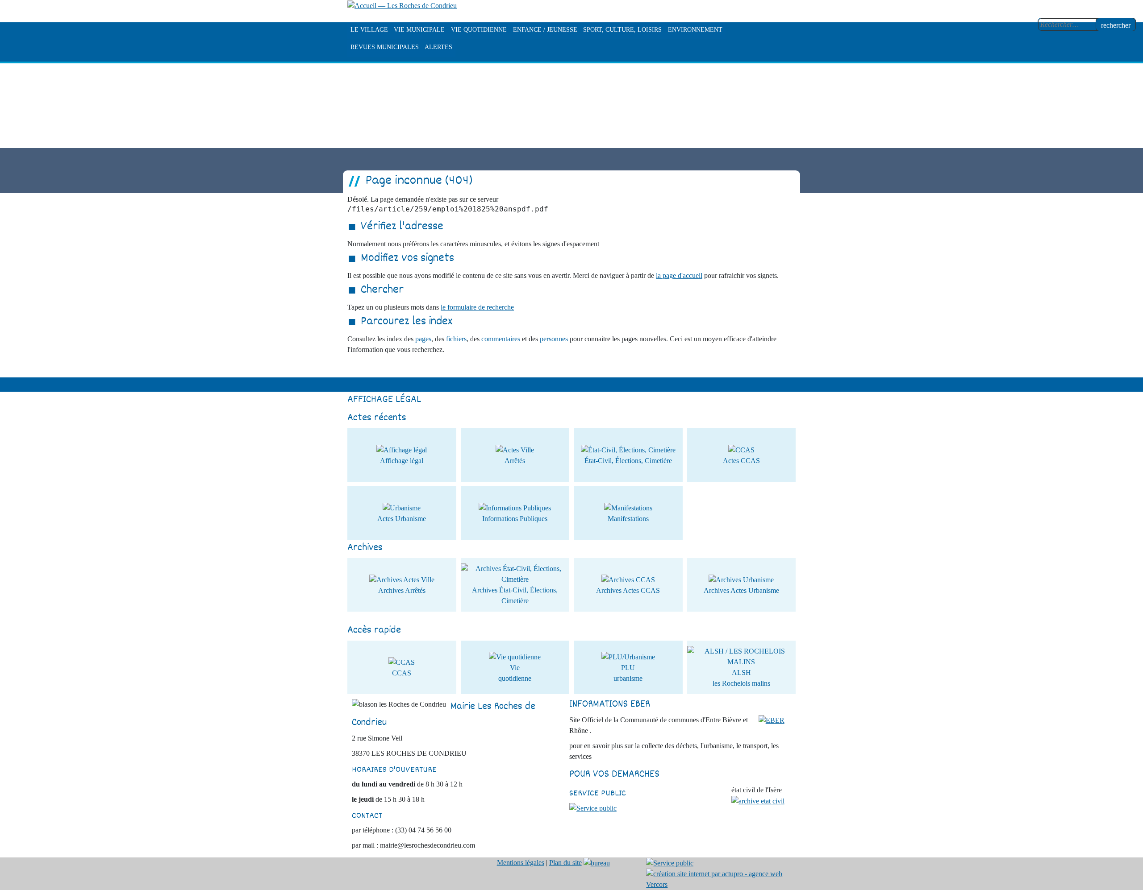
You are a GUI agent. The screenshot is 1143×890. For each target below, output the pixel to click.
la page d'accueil (679, 275)
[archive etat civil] (757, 800)
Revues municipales (384, 47)
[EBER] (771, 720)
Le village (369, 29)
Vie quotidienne (479, 29)
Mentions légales (520, 862)
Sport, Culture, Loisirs (622, 29)
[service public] (593, 807)
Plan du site (565, 862)
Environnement (695, 29)
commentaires (500, 339)
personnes (554, 339)
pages (423, 339)
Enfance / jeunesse (545, 29)
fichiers (456, 339)
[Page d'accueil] (402, 5)
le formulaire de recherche (477, 307)
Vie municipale (419, 29)
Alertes (438, 47)
